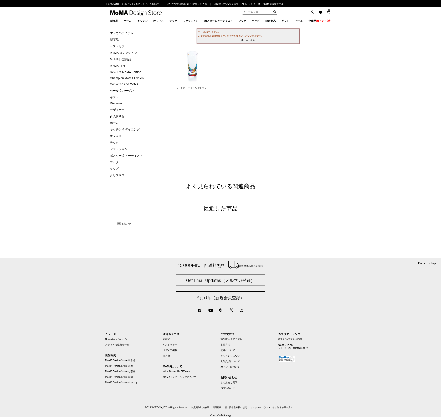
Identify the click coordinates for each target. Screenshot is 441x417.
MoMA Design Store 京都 (119, 366)
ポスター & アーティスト (126, 155)
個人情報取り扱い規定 (236, 407)
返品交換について (230, 361)
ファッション (118, 149)
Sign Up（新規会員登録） (220, 297)
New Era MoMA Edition (125, 72)
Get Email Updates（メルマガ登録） (220, 280)
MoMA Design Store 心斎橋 (120, 371)
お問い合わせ (227, 388)
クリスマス (117, 175)
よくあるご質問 (228, 382)
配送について (227, 350)
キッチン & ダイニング (125, 129)
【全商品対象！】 (114, 4)
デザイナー (117, 109)
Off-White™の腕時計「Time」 (183, 4)
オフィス (116, 136)
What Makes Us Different (177, 371)
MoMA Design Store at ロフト (121, 382)
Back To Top (427, 263)
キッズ (114, 168)
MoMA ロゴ (117, 66)
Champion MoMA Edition (127, 78)
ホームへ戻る (248, 40)
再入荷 (166, 356)
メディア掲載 (170, 350)
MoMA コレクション (123, 52)
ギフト (114, 97)
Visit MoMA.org (220, 415)
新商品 (114, 39)
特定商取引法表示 (200, 407)
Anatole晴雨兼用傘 (273, 4)
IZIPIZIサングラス (250, 4)
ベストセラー (118, 46)
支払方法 (225, 345)
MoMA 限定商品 (120, 59)
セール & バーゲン (122, 90)
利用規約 (216, 407)
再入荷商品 (117, 116)
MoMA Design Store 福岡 (119, 377)
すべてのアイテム (121, 33)
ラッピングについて (231, 356)
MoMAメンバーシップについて (180, 377)
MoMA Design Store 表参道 (120, 360)
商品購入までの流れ (231, 339)
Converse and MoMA (124, 84)
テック (114, 142)
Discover (116, 103)
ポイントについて (230, 367)
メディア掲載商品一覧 (117, 345)
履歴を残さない (124, 224)
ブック (114, 162)
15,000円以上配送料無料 (220, 265)
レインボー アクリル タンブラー (192, 88)
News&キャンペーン (116, 339)
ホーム (114, 122)
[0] (327, 13)
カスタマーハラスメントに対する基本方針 (271, 407)
